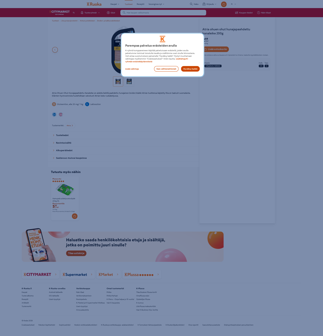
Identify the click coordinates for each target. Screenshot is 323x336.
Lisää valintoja (132, 69)
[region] (163, 55)
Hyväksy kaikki (190, 69)
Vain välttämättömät (166, 69)
